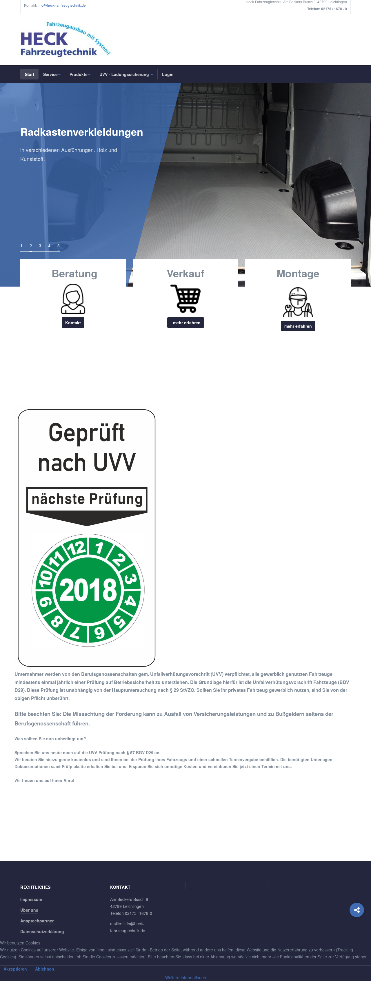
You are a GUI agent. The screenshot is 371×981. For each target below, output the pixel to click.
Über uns (29, 910)
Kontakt (73, 322)
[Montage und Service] (298, 300)
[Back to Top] (357, 933)
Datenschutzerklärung (42, 931)
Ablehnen (44, 969)
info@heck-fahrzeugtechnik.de (62, 5)
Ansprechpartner (37, 921)
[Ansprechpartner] (73, 299)
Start (29, 74)
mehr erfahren (186, 322)
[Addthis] (357, 910)
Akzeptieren (15, 969)
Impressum (31, 899)
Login (168, 74)
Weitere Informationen (185, 977)
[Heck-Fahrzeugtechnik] (66, 39)
